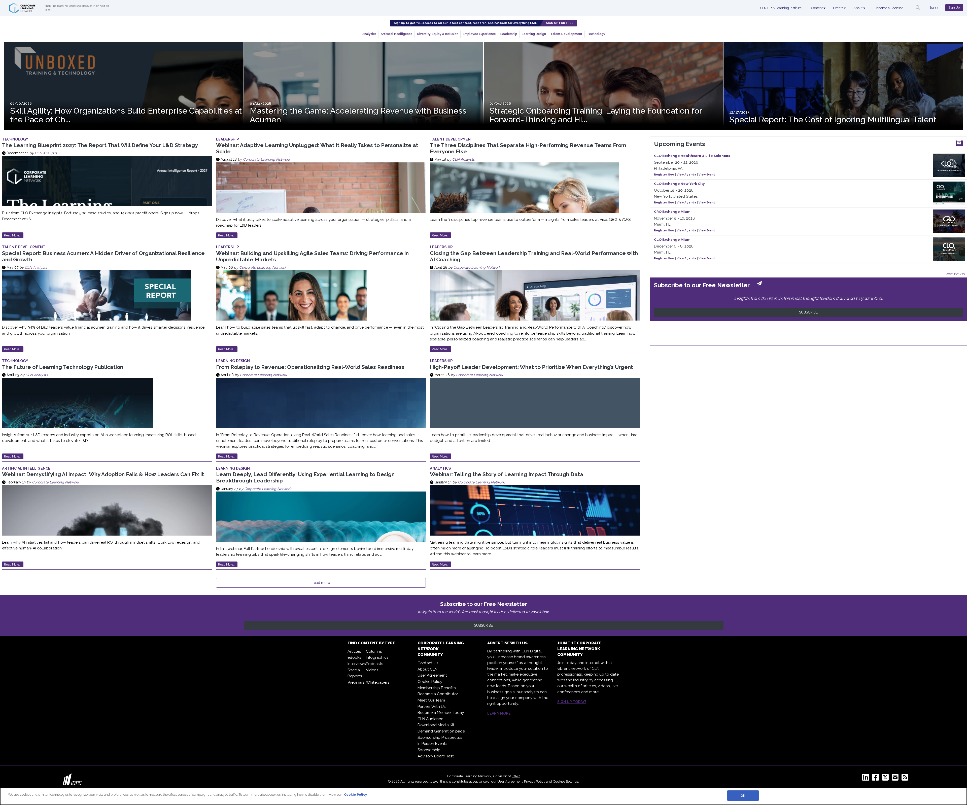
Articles (354, 651)
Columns (374, 651)
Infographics (377, 657)
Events (838, 8)
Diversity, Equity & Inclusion (437, 34)
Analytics (369, 34)
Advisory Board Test (436, 756)
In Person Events (432, 743)
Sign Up (954, 7)
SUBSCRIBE (808, 312)
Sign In (934, 7)
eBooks (354, 657)
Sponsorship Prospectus (440, 737)
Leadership (508, 34)
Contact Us (428, 663)
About (858, 8)
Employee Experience (479, 34)
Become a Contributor (438, 694)
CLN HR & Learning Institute (781, 8)
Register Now (664, 174)
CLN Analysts (46, 153)
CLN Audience (430, 719)
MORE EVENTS (955, 274)
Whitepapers (378, 682)
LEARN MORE (499, 713)
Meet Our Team (431, 700)
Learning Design (534, 34)
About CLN (427, 669)
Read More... (12, 235)
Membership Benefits (437, 688)
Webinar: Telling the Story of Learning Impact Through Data (506, 474)
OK (743, 795)
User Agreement (432, 675)
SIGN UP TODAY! (571, 702)
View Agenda (686, 174)
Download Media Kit (436, 725)
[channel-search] (917, 7)
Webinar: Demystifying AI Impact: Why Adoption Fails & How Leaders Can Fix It (103, 474)
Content (817, 8)
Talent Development (566, 34)
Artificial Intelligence (396, 34)
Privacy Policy (534, 781)
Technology (596, 34)
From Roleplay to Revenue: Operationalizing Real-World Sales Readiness (310, 367)
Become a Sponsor (889, 8)
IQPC (516, 776)
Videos (372, 670)
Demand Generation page (441, 731)
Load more (321, 583)
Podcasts (374, 663)
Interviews (357, 663)
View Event (707, 174)
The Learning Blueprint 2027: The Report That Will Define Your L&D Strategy (100, 145)
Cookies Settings (565, 781)
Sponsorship (429, 750)
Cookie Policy (430, 681)
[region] (483, 796)
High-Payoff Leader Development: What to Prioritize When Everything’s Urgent (531, 367)
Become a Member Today (441, 712)
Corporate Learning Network (266, 159)
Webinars (356, 682)
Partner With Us (432, 706)
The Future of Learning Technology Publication (62, 367)
